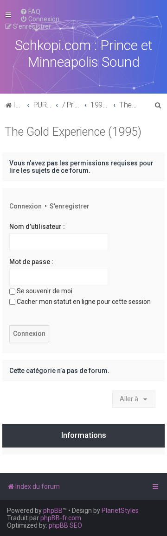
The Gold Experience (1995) (73, 132)
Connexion (25, 206)
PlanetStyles (120, 510)
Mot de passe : (31, 261)
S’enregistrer (70, 206)
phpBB (53, 510)
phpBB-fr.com (60, 518)
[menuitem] (30, 11)
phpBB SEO (65, 525)
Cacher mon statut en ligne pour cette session (84, 301)
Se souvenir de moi (44, 291)
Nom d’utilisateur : (37, 226)
